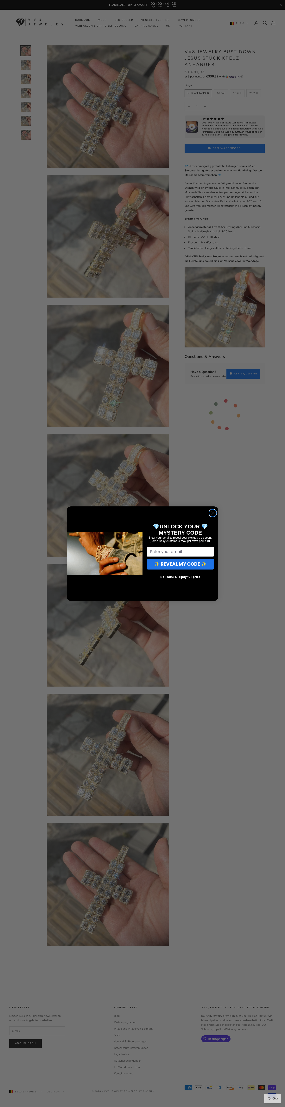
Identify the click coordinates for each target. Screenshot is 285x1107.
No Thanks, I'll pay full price (180, 577)
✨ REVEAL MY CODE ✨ (180, 564)
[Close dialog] (212, 513)
